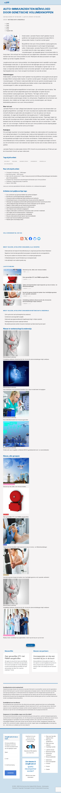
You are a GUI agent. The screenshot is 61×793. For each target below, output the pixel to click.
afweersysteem (34, 161)
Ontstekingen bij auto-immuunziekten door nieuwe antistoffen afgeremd (25, 200)
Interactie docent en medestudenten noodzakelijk (19, 214)
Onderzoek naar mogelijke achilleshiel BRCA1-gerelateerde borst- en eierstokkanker (26, 450)
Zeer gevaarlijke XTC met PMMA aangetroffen (16, 517)
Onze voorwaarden (51, 761)
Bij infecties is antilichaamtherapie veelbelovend (19, 196)
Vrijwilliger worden (50, 747)
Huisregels (27, 788)
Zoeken (48, 769)
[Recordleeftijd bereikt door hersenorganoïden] (16, 403)
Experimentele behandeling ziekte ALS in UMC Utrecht (20, 207)
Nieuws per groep (50, 751)
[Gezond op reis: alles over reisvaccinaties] (16, 470)
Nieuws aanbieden (51, 757)
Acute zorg (6, 514)
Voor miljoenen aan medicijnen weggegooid (17, 209)
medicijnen (14, 161)
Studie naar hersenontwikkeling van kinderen (17, 217)
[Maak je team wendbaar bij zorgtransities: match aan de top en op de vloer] (16, 621)
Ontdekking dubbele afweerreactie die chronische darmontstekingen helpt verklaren (26, 359)
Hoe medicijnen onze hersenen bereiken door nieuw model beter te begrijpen (24, 389)
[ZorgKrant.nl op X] (26, 238)
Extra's (48, 766)
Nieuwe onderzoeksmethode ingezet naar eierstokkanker (21, 216)
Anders (5, 544)
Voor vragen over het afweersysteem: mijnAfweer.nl (19, 212)
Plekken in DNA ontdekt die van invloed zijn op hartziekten (21, 205)
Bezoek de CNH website (30, 751)
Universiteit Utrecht (24, 161)
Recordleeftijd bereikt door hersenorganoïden (15, 419)
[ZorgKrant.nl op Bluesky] (35, 238)
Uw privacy (46, 788)
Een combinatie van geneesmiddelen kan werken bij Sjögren (21, 194)
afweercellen (43, 161)
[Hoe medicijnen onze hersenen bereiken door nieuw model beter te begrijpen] (16, 373)
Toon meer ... (30, 645)
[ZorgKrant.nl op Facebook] (30, 238)
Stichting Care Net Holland (26, 786)
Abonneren (10, 773)
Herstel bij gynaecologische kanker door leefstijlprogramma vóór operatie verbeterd (26, 577)
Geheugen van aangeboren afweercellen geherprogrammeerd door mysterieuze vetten (28, 201)
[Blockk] (6, 2)
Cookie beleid (39, 788)
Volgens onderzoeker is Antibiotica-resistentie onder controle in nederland (25, 210)
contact (16, 725)
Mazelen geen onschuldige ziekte (14, 219)
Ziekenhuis (6, 575)
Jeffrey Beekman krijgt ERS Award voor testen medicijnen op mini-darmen (25, 203)
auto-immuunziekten (8, 163)
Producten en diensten (9, 484)
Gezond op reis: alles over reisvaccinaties (14, 486)
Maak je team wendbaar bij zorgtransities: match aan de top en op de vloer (23, 637)
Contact (48, 763)
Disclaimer (15, 788)
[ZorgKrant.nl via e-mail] (39, 238)
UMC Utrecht (7, 161)
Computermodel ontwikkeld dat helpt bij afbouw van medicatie (22, 198)
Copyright (21, 788)
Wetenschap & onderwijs (16, 19)
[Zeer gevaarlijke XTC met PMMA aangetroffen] (16, 500)
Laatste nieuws (50, 749)
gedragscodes (45, 723)
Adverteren (49, 760)
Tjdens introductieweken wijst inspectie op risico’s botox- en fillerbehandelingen (25, 547)
